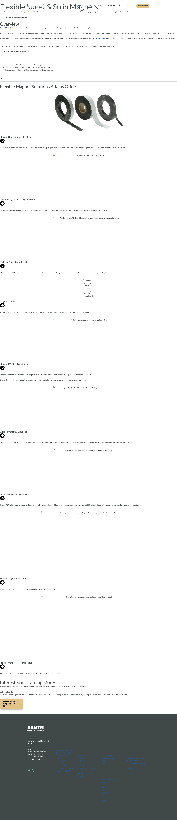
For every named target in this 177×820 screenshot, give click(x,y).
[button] (143, 6)
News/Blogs (106, 787)
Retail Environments (84, 771)
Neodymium (63, 756)
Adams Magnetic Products (9, 28)
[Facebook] (28, 770)
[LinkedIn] (37, 770)
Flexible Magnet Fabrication (13, 578)
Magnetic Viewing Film (63, 771)
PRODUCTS (80, 6)
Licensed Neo (106, 798)
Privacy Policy (132, 768)
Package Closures (108, 763)
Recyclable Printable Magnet (14, 494)
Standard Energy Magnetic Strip (15, 137)
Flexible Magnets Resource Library (16, 662)
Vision (104, 790)
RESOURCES (112, 6)
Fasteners (80, 758)
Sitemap (130, 773)
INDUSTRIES (91, 6)
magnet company (100, 38)
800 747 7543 (39, 754)
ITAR (103, 795)
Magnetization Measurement (137, 763)
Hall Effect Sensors (108, 758)
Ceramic (64, 763)
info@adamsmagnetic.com (36, 752)
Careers (104, 800)
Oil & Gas (80, 766)
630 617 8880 (38, 757)
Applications (101, 6)
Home (29, 12)
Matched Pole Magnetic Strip (14, 262)
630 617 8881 (36, 759)
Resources (105, 785)
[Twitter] (33, 770)
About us (121, 6)
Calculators (131, 755)
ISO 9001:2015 (107, 793)
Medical (80, 763)
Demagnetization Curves (135, 758)
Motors (104, 760)
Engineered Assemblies (63, 750)
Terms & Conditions (134, 771)
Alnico (63, 761)
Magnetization (132, 760)
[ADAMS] (35, 6)
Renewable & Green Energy (87, 768)
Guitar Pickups (107, 755)
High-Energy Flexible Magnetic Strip (17, 199)
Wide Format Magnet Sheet (13, 431)
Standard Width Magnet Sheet (14, 364)
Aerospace (81, 755)
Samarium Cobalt (63, 758)
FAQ (128, 766)
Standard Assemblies (63, 753)
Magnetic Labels (8, 301)
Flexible (64, 766)
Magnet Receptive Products (64, 768)
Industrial (80, 760)
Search (129, 6)
